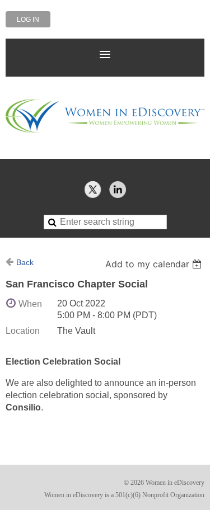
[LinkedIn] (117, 189)
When (30, 304)
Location (23, 331)
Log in (28, 19)
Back (25, 262)
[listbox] (154, 264)
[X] (93, 189)
